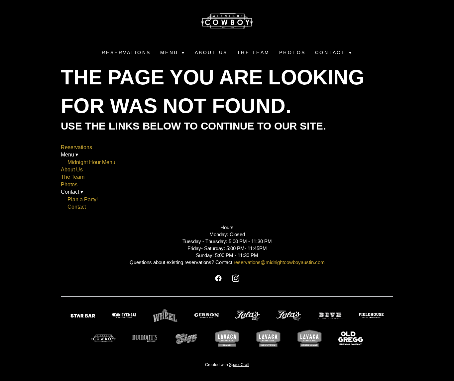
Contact (76, 207)
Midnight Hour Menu (91, 162)
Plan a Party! (82, 199)
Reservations (126, 52)
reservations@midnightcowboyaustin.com (279, 262)
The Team (253, 52)
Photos (292, 52)
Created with (227, 364)
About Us (211, 52)
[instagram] (235, 278)
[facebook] (218, 278)
